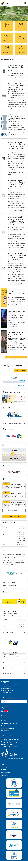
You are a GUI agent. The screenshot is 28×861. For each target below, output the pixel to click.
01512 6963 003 (13, 652)
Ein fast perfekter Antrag (17, 502)
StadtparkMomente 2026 (16, 311)
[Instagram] (4, 711)
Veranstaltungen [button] (9, 479)
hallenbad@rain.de (12, 585)
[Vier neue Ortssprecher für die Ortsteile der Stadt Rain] (4, 341)
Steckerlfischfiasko (16, 484)
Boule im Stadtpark (16, 493)
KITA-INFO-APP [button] (9, 429)
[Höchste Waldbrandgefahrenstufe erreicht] (4, 297)
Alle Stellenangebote (20, 370)
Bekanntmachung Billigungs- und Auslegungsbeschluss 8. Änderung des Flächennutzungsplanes (17, 145)
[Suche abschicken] (25, 701)
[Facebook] (2, 711)
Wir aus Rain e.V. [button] (9, 632)
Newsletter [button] (8, 673)
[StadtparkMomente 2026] (4, 318)
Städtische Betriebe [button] (10, 668)
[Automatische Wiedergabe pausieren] (25, 8)
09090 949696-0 (12, 611)
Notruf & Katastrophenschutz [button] (12, 392)
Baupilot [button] (7, 466)
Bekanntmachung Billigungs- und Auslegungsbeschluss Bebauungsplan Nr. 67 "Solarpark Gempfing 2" (17, 257)
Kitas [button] (6, 662)
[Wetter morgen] (14, 454)
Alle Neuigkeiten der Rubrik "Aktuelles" (16, 357)
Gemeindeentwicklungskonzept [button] (13, 423)
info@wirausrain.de (14, 654)
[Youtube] (7, 711)
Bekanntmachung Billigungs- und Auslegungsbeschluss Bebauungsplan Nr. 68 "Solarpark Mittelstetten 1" (17, 221)
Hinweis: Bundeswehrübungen (15, 115)
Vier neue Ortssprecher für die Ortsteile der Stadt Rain (17, 334)
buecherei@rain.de (12, 613)
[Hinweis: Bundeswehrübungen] (4, 125)
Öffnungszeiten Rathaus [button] (11, 522)
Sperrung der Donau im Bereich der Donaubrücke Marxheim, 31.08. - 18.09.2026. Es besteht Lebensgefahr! (16, 87)
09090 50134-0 (11, 582)
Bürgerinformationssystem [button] (12, 407)
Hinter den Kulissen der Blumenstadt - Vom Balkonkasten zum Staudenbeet (16, 68)
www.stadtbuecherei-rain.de (15, 616)
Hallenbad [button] (7, 550)
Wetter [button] (7, 445)
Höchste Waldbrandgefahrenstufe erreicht (17, 291)
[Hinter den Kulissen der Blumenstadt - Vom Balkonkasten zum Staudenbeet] (4, 71)
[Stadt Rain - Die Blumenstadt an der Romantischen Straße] (5, 3)
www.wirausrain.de (13, 656)
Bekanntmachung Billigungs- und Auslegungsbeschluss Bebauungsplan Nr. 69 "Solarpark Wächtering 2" (17, 184)
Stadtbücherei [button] (8, 591)
